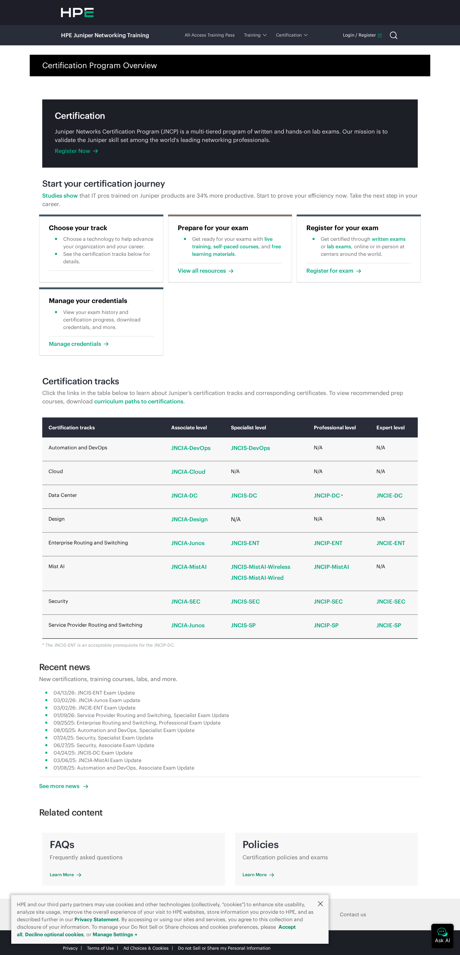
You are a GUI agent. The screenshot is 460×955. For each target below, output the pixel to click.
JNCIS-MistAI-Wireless (260, 566)
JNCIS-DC (244, 495)
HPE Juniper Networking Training (105, 35)
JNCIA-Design (189, 519)
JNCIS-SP (243, 625)
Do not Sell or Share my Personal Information (224, 948)
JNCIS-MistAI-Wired (257, 577)
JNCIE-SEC (390, 601)
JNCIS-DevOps (250, 448)
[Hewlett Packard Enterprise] (77, 12)
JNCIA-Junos (188, 543)
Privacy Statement (96, 919)
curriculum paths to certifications (138, 401)
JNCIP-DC (327, 495)
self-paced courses (235, 246)
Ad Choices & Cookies (146, 948)
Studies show (60, 195)
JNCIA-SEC (185, 601)
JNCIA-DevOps (191, 448)
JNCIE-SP (388, 625)
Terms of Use (100, 948)
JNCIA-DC (184, 495)
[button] (320, 903)
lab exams (339, 246)
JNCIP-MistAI (331, 566)
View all (202, 270)
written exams (389, 239)
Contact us (353, 914)
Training (252, 35)
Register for (330, 270)
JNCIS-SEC (245, 601)
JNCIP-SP (326, 625)
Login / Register (359, 35)
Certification (289, 35)
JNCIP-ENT (328, 543)
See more (60, 786)
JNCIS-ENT (245, 543)
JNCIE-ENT (390, 543)
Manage (75, 343)
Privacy (70, 948)
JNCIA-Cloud (188, 471)
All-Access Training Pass (210, 35)
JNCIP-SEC (328, 601)
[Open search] (393, 35)
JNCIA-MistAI (189, 566)
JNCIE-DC (389, 495)
